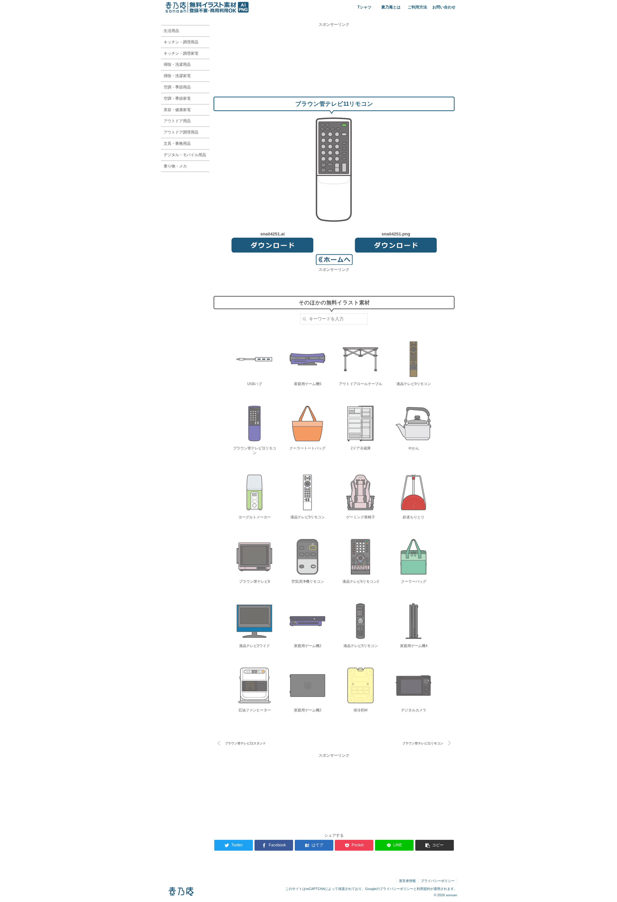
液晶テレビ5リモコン (360, 646)
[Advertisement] (334, 61)
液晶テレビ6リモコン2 (360, 581)
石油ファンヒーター (254, 710)
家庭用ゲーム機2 (307, 646)
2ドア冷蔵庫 (361, 448)
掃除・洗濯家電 (177, 76)
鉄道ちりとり (413, 517)
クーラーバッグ (413, 581)
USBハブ (254, 384)
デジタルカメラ (413, 710)
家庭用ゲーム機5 (307, 384)
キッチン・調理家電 (181, 53)
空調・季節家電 (177, 98)
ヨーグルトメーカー (254, 517)
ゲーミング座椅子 (360, 517)
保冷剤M (361, 710)
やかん (413, 448)
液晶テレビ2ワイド (254, 646)
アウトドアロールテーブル (360, 384)
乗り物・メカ (175, 166)
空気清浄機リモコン (307, 581)
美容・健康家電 (177, 110)
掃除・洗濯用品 (177, 64)
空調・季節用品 (177, 87)
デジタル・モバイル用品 (185, 155)
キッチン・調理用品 (181, 42)
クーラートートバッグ (307, 448)
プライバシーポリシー (438, 881)
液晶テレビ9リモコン (413, 384)
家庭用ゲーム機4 (413, 646)
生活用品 (171, 31)
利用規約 (423, 889)
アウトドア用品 (177, 121)
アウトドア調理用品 (181, 132)
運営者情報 (407, 881)
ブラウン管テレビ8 (254, 581)
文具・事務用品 (177, 143)
